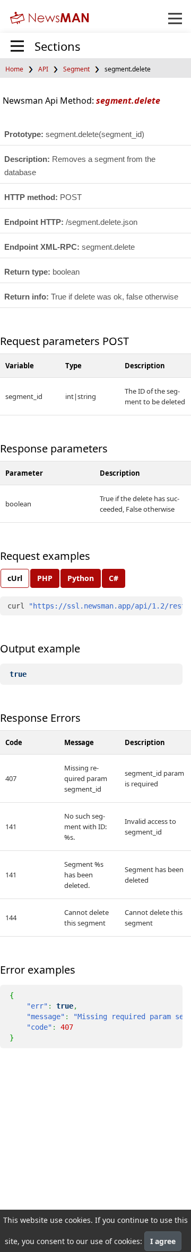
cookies (78, 1220)
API (43, 69)
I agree (163, 1241)
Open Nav (175, 18)
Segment (76, 69)
